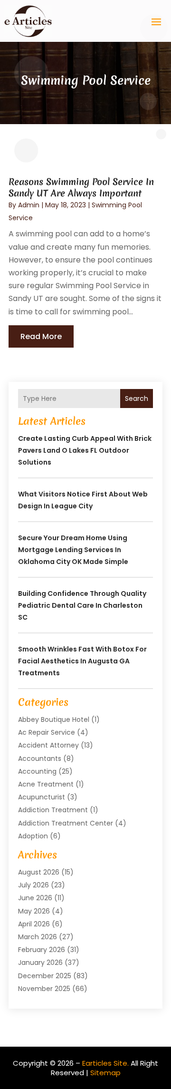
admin (28, 205)
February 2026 (41, 949)
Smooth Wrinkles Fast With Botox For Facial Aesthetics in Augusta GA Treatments (82, 661)
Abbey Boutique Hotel (53, 719)
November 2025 (44, 988)
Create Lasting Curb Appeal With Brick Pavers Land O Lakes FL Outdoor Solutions (85, 450)
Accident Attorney (48, 745)
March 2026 (37, 937)
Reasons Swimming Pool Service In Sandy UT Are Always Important (81, 187)
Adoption (33, 836)
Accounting (37, 771)
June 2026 (35, 898)
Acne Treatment (46, 784)
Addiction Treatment (53, 810)
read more (41, 336)
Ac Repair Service (46, 732)
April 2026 (34, 924)
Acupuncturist (41, 797)
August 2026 (38, 872)
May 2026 (34, 911)
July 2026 (33, 885)
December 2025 (44, 976)
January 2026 (40, 962)
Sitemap (105, 1073)
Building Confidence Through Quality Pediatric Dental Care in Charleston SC (82, 605)
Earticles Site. (105, 1063)
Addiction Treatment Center (65, 823)
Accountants (39, 758)
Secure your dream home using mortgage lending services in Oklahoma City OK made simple (73, 549)
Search (136, 398)
